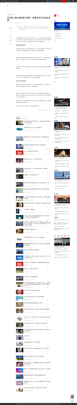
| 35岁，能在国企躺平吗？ (59, 226)
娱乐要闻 (56, 147)
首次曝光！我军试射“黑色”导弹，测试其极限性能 (37, 137)
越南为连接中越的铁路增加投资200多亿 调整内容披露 (36, 189)
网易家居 (11, 14)
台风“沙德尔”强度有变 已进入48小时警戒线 (34, 296)
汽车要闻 (56, 194)
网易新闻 (58, 14)
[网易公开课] (51, 1)
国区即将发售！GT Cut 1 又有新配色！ (33, 127)
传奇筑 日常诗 (57, 31)
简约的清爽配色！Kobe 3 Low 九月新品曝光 (34, 237)
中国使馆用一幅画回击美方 (30, 229)
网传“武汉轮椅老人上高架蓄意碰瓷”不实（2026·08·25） (37, 348)
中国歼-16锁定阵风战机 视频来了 (32, 250)
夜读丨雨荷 (26, 335)
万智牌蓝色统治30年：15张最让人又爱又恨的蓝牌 (35, 323)
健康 (58, 235)
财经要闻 (56, 97)
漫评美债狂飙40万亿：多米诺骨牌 (32, 342)
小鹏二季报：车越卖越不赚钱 (31, 276)
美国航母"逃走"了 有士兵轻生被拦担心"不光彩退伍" (36, 168)
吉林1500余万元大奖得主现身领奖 (32, 290)
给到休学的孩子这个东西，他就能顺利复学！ (62, 249)
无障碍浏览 (11, 1)
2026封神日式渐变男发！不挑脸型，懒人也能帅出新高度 (37, 203)
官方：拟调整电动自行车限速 (31, 151)
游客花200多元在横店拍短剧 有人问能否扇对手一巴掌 (36, 182)
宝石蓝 (17, 45)
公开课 (68, 235)
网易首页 (5, 1)
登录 (64, 1)
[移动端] (48, 1)
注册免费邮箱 (68, 1)
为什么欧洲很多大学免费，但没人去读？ (61, 254)
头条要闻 (56, 56)
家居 (55, 20)
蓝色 (20, 38)
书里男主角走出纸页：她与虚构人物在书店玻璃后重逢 (36, 309)
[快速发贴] (10, 28)
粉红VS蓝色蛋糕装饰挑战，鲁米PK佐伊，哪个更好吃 (38, 368)
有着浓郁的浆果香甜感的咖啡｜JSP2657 (33, 302)
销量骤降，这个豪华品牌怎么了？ (32, 174)
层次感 (38, 77)
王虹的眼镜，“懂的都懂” (29, 209)
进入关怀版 (15, 1)
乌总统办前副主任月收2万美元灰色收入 (35, 356)
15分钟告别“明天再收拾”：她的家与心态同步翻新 (35, 387)
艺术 (55, 235)
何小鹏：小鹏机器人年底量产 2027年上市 (61, 186)
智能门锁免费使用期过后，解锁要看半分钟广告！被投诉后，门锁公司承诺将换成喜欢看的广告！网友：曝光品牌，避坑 (37, 284)
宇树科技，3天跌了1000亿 (59, 188)
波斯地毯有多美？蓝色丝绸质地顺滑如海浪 (36, 375)
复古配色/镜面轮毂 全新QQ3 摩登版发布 (61, 211)
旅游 (61, 235)
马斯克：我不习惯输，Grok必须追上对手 (61, 180)
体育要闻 (56, 120)
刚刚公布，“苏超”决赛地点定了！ (31, 268)
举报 (50, 22)
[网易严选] (55, 1)
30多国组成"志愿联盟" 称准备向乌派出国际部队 (35, 144)
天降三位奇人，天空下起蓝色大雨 (34, 159)
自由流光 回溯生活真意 (58, 38)
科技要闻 (56, 170)
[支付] (58, 1)
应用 (8, 1)
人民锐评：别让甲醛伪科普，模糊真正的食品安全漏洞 (36, 262)
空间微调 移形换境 (58, 35)
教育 (64, 235)
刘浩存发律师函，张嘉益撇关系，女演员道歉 (62, 163)
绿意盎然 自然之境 (58, 33)
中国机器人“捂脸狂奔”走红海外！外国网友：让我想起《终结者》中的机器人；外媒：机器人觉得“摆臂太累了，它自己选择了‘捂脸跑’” (37, 223)
